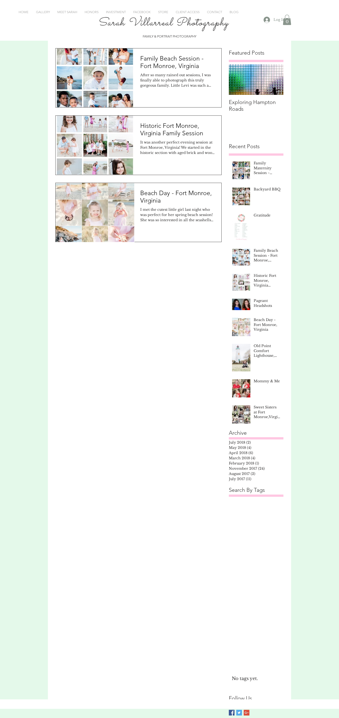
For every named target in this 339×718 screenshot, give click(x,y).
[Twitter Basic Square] (239, 713)
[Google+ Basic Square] (246, 713)
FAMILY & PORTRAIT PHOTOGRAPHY (169, 36)
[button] (287, 20)
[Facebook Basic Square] (232, 713)
